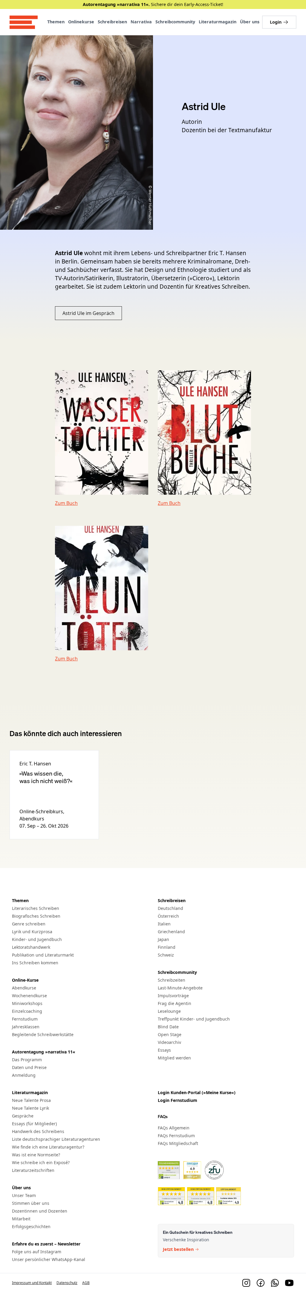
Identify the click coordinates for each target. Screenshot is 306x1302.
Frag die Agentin (174, 1003)
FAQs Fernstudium (176, 1135)
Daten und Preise (29, 1067)
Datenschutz (66, 1282)
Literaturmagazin (217, 22)
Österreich (168, 916)
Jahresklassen (25, 1027)
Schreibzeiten (171, 980)
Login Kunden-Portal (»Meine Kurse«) (196, 1092)
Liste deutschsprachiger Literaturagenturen (56, 1139)
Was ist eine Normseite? (36, 1155)
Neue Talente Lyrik (30, 1108)
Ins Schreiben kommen (35, 963)
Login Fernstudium (177, 1100)
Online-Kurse (25, 980)
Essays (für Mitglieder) (34, 1123)
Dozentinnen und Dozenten (39, 1211)
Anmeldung (24, 1075)
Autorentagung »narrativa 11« (43, 1052)
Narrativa (141, 22)
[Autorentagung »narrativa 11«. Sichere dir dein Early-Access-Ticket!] (153, 4)
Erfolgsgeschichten (31, 1226)
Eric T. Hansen (35, 763)
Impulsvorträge (173, 995)
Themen (56, 22)
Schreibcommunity (175, 22)
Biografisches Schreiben (36, 916)
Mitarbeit (21, 1219)
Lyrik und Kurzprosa (32, 931)
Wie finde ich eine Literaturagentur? (48, 1147)
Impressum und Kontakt (32, 1282)
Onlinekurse (81, 22)
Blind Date (168, 1027)
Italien (164, 924)
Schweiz (166, 955)
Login (275, 22)
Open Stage (169, 1034)
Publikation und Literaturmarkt (43, 955)
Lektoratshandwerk (31, 947)
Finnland (166, 947)
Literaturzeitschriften (33, 1170)
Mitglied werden (174, 1058)
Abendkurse (24, 988)
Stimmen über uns (30, 1203)
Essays (164, 1050)
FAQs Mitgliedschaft (178, 1143)
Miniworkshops (27, 1003)
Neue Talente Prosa (31, 1100)
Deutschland (170, 908)
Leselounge (169, 1011)
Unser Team (24, 1195)
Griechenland (171, 931)
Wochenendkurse (29, 995)
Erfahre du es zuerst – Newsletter (46, 1244)
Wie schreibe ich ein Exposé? (41, 1162)
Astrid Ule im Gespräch (88, 313)
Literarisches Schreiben (35, 908)
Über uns (249, 22)
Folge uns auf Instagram (36, 1251)
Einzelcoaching (27, 1011)
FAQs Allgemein (173, 1128)
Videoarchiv (169, 1042)
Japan (163, 939)
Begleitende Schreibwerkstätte (43, 1034)
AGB (86, 1282)
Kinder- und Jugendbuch (37, 939)
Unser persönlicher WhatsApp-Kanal (48, 1259)
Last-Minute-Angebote (180, 988)
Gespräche (22, 1116)
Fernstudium (25, 1019)
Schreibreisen (112, 22)
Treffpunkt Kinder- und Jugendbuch (194, 1019)
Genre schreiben (28, 924)
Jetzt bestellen (178, 1250)
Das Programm (27, 1059)
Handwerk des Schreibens (38, 1131)
